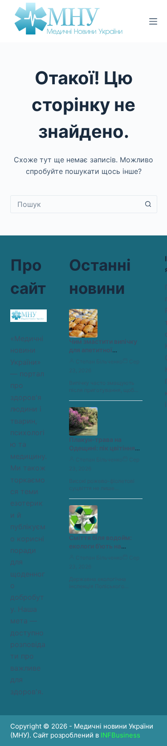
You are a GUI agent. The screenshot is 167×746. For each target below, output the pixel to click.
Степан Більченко (99, 361)
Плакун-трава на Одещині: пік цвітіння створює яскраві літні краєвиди (103, 452)
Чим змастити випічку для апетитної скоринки (103, 350)
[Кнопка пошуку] (148, 204)
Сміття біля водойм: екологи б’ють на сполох (100, 546)
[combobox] (75, 204)
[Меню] (153, 21)
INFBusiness (120, 735)
